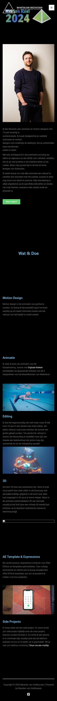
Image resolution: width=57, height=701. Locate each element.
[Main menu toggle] (51, 7)
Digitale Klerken (35, 367)
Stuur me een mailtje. (39, 645)
